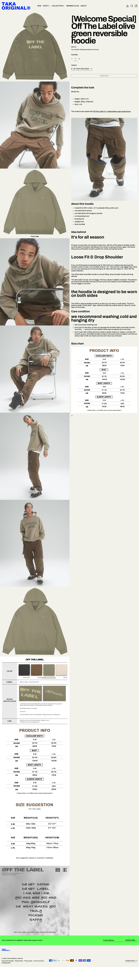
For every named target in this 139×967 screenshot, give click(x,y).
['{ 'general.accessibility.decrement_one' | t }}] (71, 58)
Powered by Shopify (8, 961)
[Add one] (79, 58)
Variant (73, 65)
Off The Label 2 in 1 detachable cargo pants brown (112, 111)
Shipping (82, 49)
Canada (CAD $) (130, 960)
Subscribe (130, 940)
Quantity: (74, 55)
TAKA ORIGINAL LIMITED (15, 958)
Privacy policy (28, 961)
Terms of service (39, 961)
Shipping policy (6, 962)
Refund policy (19, 961)
